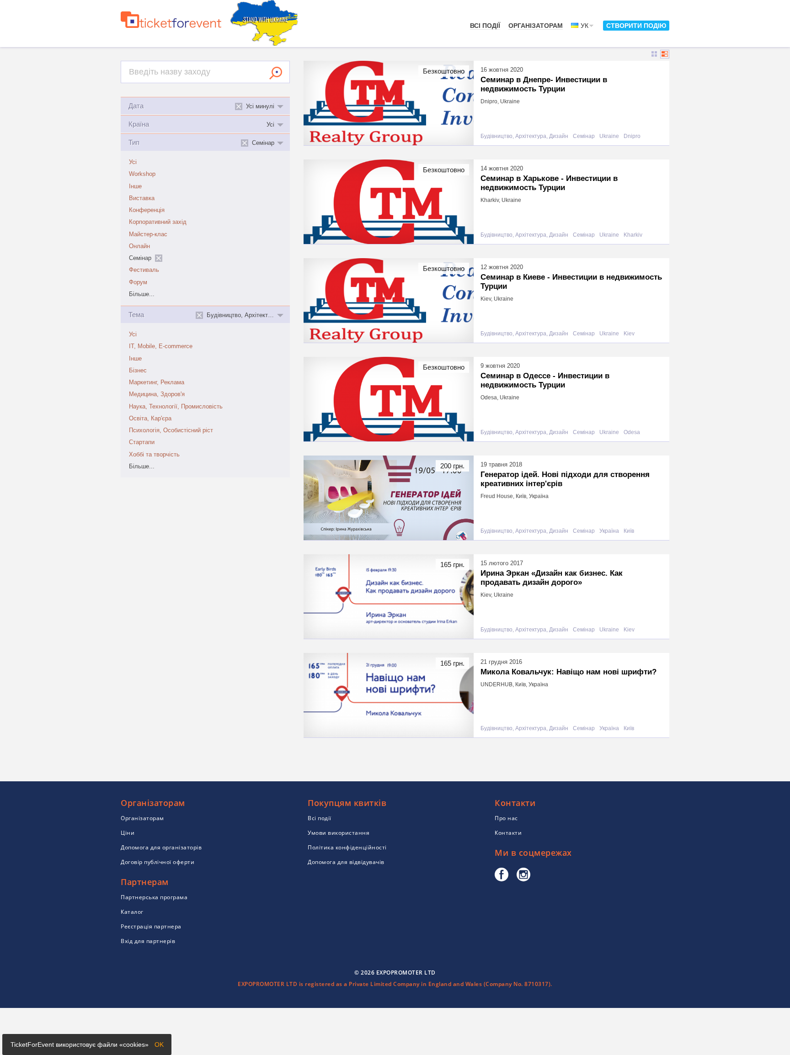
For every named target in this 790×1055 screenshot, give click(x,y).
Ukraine (609, 136)
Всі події (485, 25)
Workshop (142, 174)
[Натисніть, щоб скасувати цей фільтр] (158, 258)
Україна (609, 531)
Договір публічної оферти (157, 862)
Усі (133, 162)
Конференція (147, 210)
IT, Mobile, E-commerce (160, 346)
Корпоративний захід (158, 222)
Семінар (584, 136)
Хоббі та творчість (154, 454)
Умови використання (338, 833)
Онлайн (139, 246)
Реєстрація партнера (151, 926)
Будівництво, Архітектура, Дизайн (524, 136)
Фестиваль (144, 270)
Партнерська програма (154, 897)
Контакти (508, 833)
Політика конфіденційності (347, 847)
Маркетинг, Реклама (156, 382)
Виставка (142, 198)
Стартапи (142, 442)
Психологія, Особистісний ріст (171, 430)
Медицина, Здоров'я (157, 394)
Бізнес (138, 370)
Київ (629, 531)
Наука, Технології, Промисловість (176, 406)
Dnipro (632, 136)
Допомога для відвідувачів (346, 862)
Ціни (127, 833)
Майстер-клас (148, 234)
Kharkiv (633, 235)
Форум (138, 282)
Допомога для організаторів (161, 847)
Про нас (506, 818)
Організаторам (535, 25)
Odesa (632, 432)
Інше (135, 186)
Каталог (132, 912)
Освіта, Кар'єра (150, 418)
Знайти (275, 73)
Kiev (629, 334)
